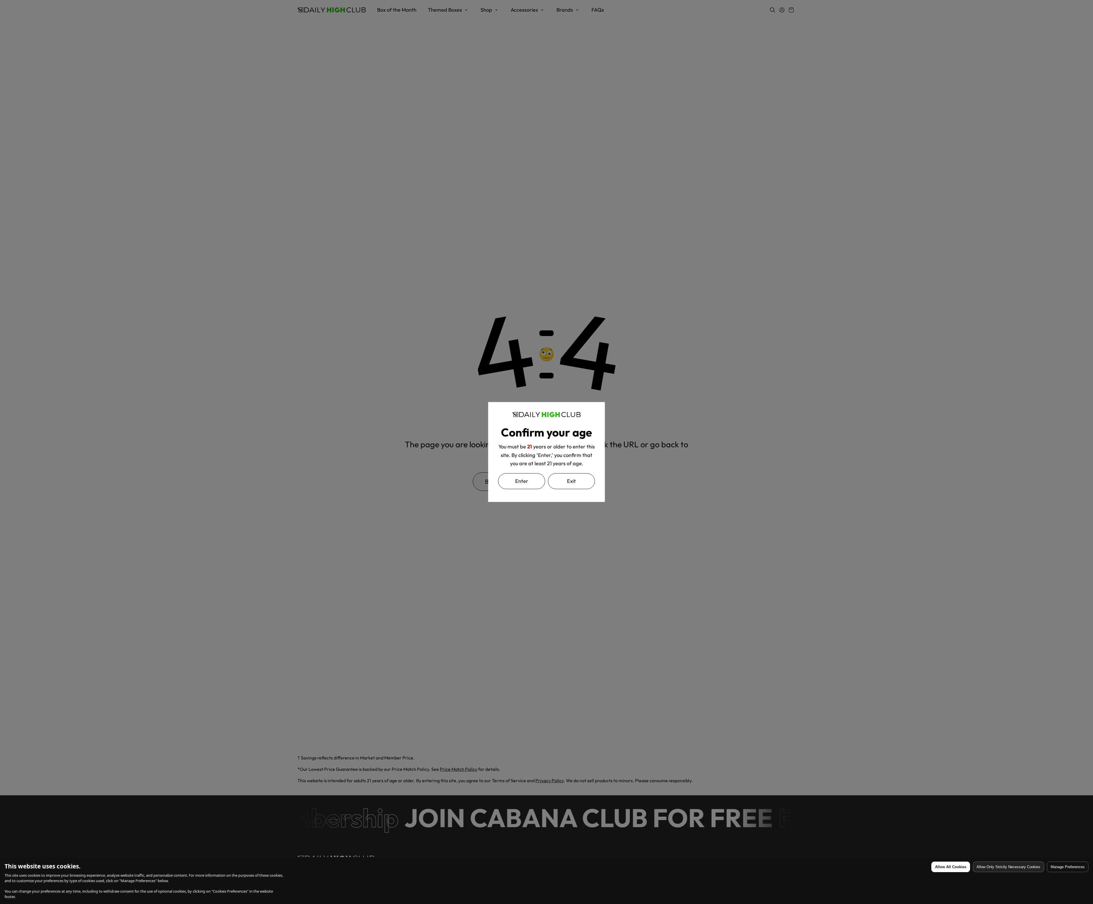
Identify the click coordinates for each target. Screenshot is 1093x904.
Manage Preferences (1068, 867)
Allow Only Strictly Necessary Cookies (1008, 867)
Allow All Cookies (950, 867)
